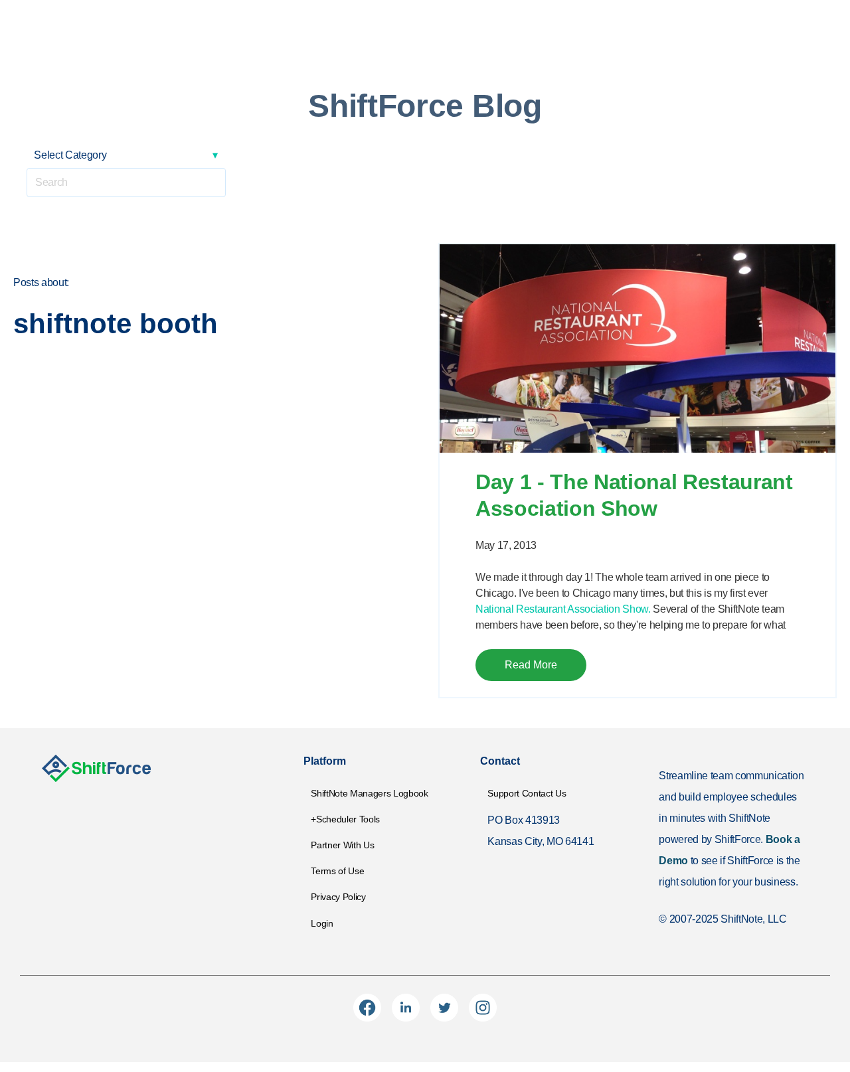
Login (322, 923)
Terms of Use (337, 871)
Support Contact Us (526, 793)
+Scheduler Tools (345, 819)
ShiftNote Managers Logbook (369, 793)
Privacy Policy (338, 896)
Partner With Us (342, 845)
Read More (531, 664)
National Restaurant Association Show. (563, 609)
